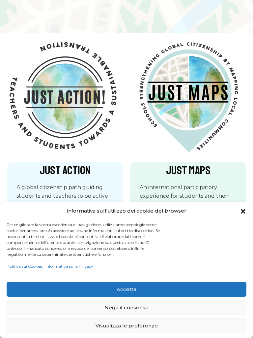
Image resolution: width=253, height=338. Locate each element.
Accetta (126, 289)
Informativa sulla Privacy (69, 266)
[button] (243, 211)
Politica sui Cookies (24, 266)
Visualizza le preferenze (127, 325)
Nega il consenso (126, 307)
